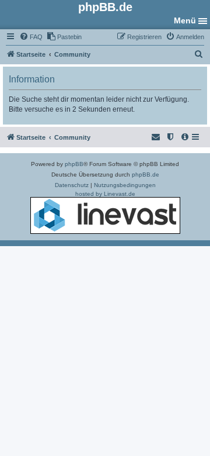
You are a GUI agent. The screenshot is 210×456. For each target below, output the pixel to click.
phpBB (74, 164)
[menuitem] (31, 37)
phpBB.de (145, 174)
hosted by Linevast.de (105, 194)
